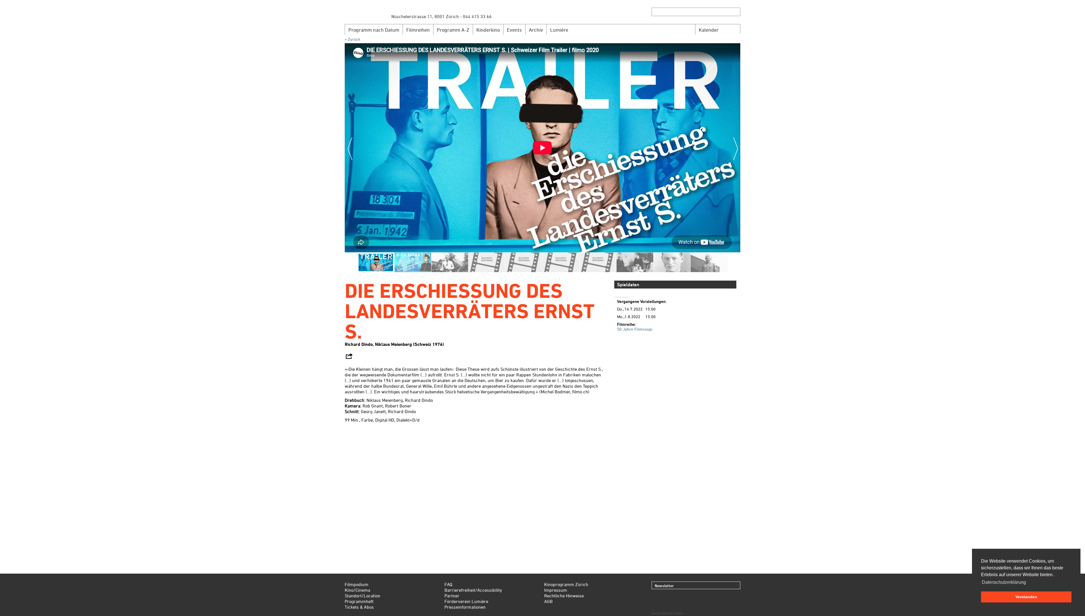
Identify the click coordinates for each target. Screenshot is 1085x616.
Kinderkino (488, 30)
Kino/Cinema (357, 590)
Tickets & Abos (359, 607)
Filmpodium (356, 584)
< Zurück (352, 39)
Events (514, 30)
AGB (548, 601)
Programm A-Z (453, 30)
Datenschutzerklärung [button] (1004, 582)
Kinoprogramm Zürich (566, 584)
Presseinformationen (465, 607)
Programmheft (359, 601)
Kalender (709, 30)
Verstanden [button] (1026, 597)
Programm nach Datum (373, 30)
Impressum (555, 590)
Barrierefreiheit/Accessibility (473, 590)
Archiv (536, 30)
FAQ (448, 584)
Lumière (559, 30)
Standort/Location (362, 595)
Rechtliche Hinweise (564, 595)
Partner (451, 595)
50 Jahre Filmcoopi (634, 329)
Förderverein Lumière (466, 601)
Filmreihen (418, 30)
